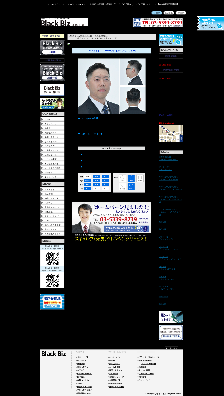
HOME (53, 30)
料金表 (75, 30)
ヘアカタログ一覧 (84, 36)
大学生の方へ (85, 30)
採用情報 (160, 30)
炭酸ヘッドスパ (52, 216)
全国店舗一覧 (51, 155)
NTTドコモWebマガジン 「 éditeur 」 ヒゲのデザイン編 (170, 199)
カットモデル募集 (116, 387)
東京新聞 (162, 222)
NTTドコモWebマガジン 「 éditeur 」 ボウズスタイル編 (170, 212)
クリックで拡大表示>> (168, 144)
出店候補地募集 (52, 164)
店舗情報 (142, 367)
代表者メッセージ (130, 30)
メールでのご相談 (147, 30)
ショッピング (172, 30)
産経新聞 (162, 304)
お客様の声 (50, 146)
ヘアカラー (50, 203)
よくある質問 (114, 30)
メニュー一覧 (82, 357)
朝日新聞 (162, 229)
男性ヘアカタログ (52, 229)
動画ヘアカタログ (52, 225)
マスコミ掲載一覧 (148, 364)
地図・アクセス (100, 30)
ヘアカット (50, 189)
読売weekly (163, 296)
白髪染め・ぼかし (52, 207)
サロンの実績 (51, 159)
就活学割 (49, 194)
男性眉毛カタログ (52, 234)
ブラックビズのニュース (149, 357)
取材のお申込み (145, 360)
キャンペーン (64, 30)
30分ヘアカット (52, 198)
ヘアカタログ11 (101, 36)
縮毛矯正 (49, 212)
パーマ (48, 220)
